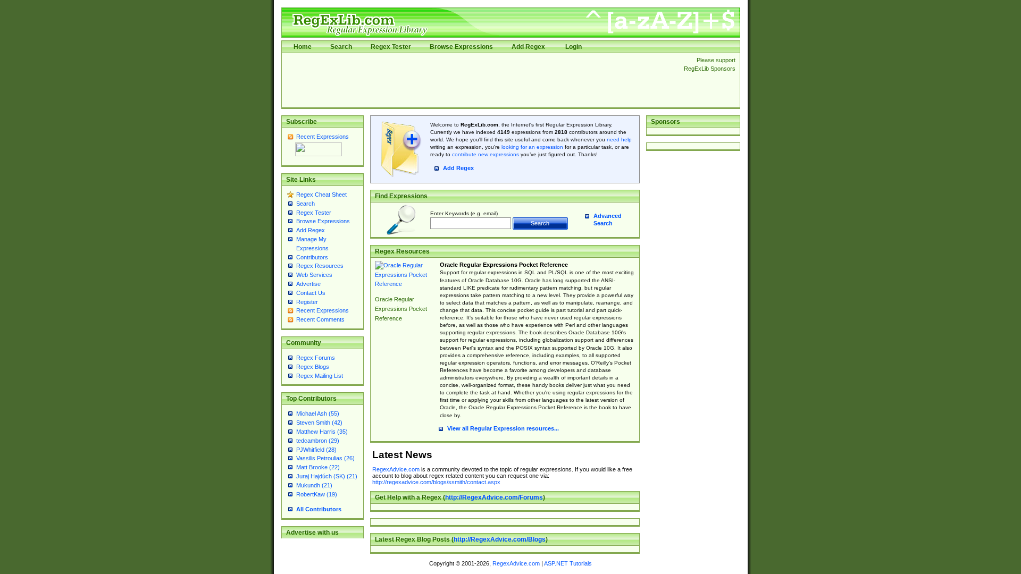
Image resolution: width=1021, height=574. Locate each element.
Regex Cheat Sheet (321, 194)
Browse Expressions (461, 46)
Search (341, 46)
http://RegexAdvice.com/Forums (494, 497)
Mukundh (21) (314, 485)
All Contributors (318, 509)
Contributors (312, 257)
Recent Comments (320, 319)
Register (307, 302)
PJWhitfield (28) (316, 449)
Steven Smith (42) (319, 422)
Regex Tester (391, 46)
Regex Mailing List (319, 376)
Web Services (314, 275)
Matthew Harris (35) (322, 431)
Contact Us (310, 293)
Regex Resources (320, 266)
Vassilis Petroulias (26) (325, 458)
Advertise (308, 284)
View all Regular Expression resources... (503, 428)
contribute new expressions (485, 154)
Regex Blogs (312, 367)
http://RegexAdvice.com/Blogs (500, 539)
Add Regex (528, 46)
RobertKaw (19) (316, 494)
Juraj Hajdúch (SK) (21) (326, 476)
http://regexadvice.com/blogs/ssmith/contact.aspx (436, 482)
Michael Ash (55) (317, 413)
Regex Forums (315, 357)
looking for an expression (531, 147)
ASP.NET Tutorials (568, 563)
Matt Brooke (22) (318, 467)
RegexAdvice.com (396, 469)
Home (303, 46)
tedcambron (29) (317, 440)
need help (619, 139)
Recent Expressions (322, 136)
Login (573, 46)
